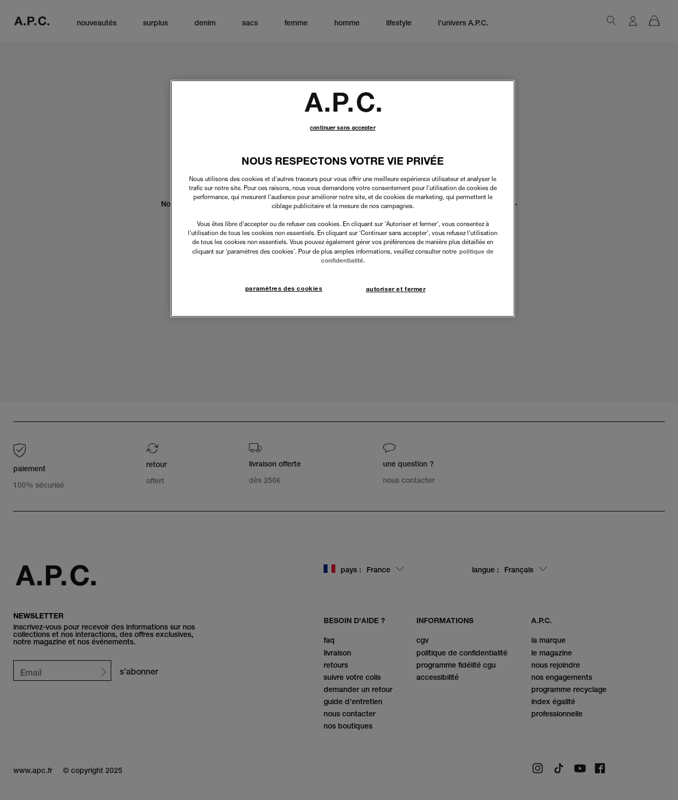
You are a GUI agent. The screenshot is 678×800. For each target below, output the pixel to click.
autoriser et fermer (396, 289)
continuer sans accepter (342, 127)
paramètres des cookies (284, 288)
